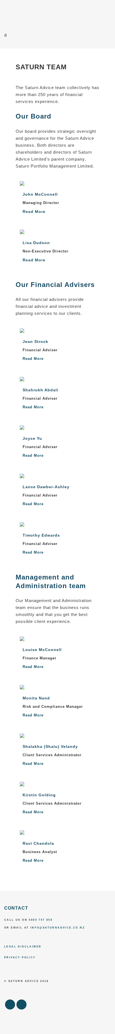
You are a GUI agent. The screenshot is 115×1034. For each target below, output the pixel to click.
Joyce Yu (32, 438)
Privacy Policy (20, 957)
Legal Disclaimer (22, 946)
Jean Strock (35, 341)
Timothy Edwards (41, 535)
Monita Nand (36, 698)
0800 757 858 (40, 919)
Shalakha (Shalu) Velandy (50, 746)
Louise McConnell (42, 649)
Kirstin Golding (39, 795)
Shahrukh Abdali (40, 390)
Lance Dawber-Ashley (46, 487)
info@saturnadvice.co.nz (57, 927)
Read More (34, 211)
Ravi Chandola (38, 843)
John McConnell (40, 194)
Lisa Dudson (36, 242)
